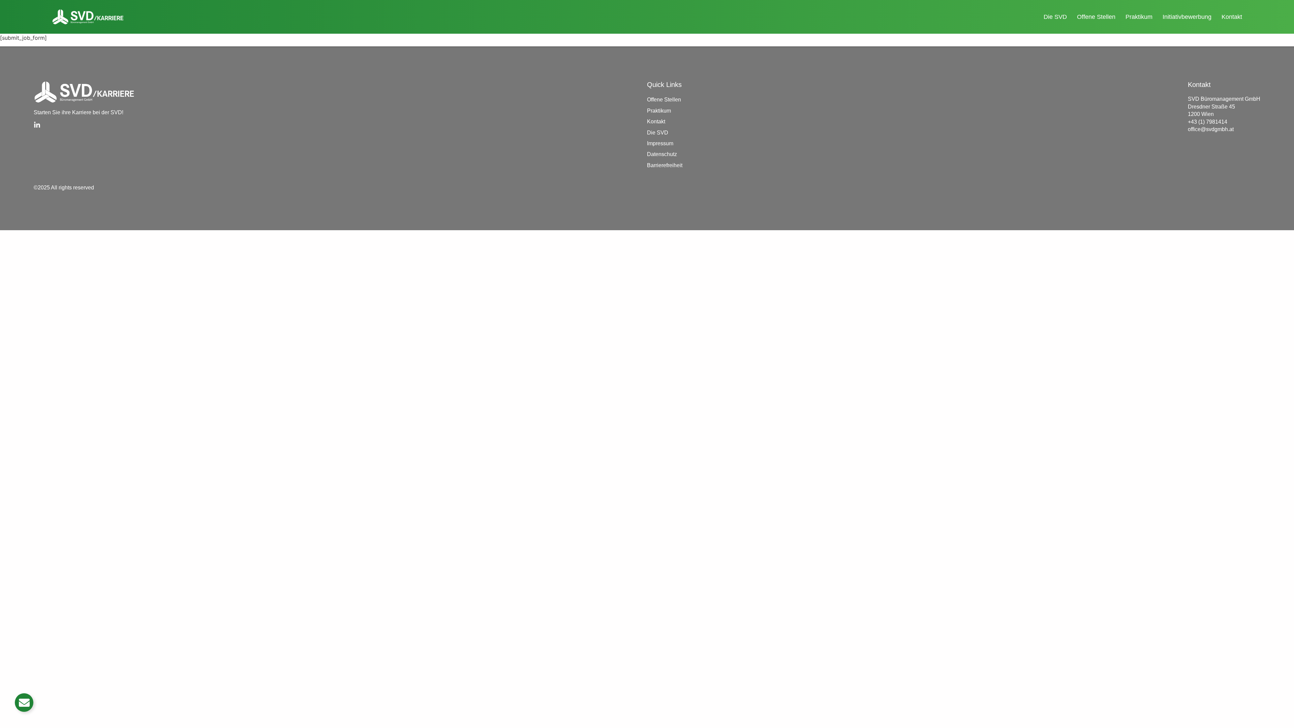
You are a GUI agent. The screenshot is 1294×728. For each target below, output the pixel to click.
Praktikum (1139, 16)
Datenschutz (662, 154)
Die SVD (1055, 16)
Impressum (660, 143)
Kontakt (1232, 16)
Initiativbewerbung (1187, 16)
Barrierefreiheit (664, 165)
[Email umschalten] (24, 702)
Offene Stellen (1096, 16)
